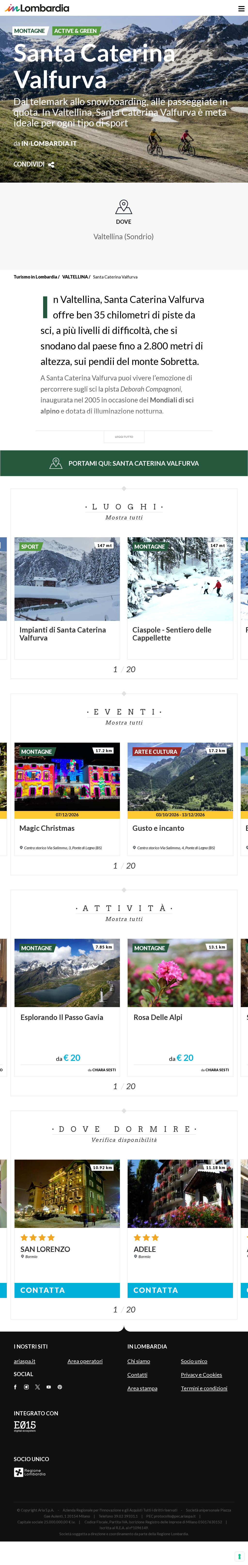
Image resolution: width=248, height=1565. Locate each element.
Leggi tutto (124, 437)
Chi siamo (138, 1361)
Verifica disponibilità (124, 1140)
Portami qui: (134, 463)
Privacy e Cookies (201, 1374)
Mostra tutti (124, 517)
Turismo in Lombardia (35, 276)
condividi (29, 164)
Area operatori (85, 1361)
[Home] (37, 8)
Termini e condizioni (204, 1388)
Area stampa (142, 1388)
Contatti (137, 1374)
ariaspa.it (24, 1361)
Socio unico (194, 1361)
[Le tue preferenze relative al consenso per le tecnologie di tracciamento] (239, 1556)
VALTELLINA (75, 276)
